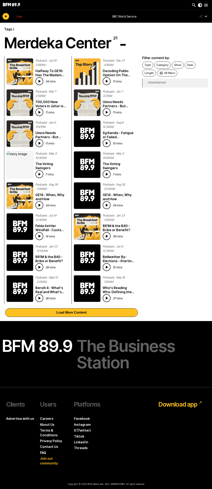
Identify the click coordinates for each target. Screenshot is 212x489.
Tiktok (79, 436)
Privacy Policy (51, 441)
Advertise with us (20, 418)
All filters (169, 73)
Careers (46, 418)
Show (177, 65)
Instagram (82, 424)
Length (149, 73)
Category (163, 65)
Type (148, 65)
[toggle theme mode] (200, 5)
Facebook (82, 418)
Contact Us (49, 447)
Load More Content (71, 312)
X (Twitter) (82, 430)
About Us (47, 424)
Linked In (81, 442)
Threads (81, 448)
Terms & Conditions (49, 432)
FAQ (43, 453)
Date (190, 65)
